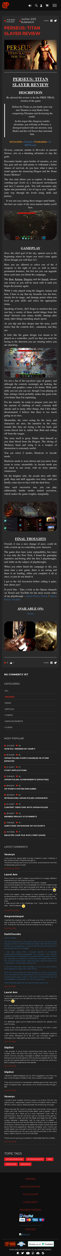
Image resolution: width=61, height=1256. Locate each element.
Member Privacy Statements (20, 816)
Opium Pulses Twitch (37, 596)
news (8, 703)
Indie (50, 1159)
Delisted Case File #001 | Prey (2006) (24, 835)
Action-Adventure (14, 1159)
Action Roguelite (35, 1159)
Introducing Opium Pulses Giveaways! (26, 798)
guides (8, 727)
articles (9, 709)
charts (9, 715)
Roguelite (25, 1164)
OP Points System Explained (20, 789)
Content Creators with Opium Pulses (26, 807)
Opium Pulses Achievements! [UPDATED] (26, 779)
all (7, 691)
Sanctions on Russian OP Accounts (24, 826)
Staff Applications (15, 770)
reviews (10, 697)
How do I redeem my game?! (19, 749)
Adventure (11, 1164)
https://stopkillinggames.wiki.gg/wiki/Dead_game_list (26, 983)
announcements (14, 721)
